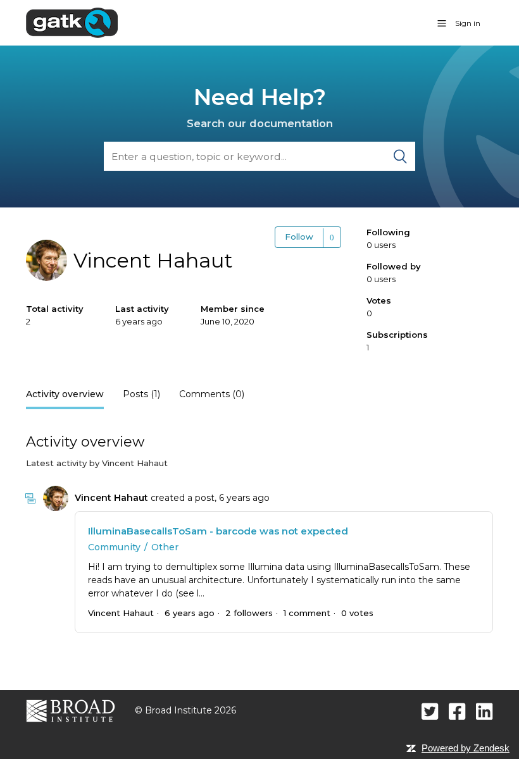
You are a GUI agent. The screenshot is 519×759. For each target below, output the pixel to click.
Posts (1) (141, 394)
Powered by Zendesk (466, 748)
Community (114, 547)
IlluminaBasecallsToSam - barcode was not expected (218, 531)
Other (164, 547)
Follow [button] (299, 236)
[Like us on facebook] (457, 711)
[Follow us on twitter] (430, 711)
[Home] (72, 22)
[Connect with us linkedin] (484, 711)
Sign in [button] (467, 23)
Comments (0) (211, 394)
